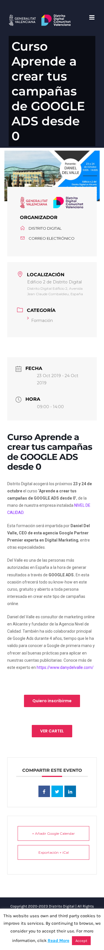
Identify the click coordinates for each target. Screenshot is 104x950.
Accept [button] (81, 941)
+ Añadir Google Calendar (53, 833)
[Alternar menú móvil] (92, 17)
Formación (42, 320)
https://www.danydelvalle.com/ (65, 667)
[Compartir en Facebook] (44, 791)
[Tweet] (57, 791)
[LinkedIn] (70, 791)
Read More (58, 940)
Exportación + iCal (53, 852)
